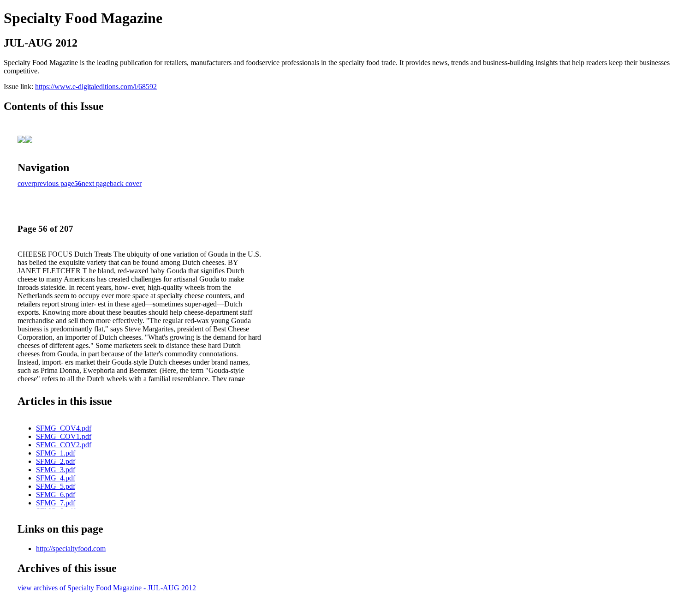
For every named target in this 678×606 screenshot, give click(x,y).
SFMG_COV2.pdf (63, 445)
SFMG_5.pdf (55, 486)
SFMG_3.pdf (55, 470)
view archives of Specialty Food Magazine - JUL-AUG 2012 (107, 588)
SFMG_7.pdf (55, 503)
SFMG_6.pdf (55, 494)
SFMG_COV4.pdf (63, 428)
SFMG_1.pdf (55, 453)
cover (26, 183)
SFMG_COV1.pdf (63, 436)
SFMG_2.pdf (55, 461)
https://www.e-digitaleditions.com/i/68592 (96, 86)
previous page (54, 183)
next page (96, 183)
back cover (126, 183)
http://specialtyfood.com (71, 548)
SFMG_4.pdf (55, 478)
